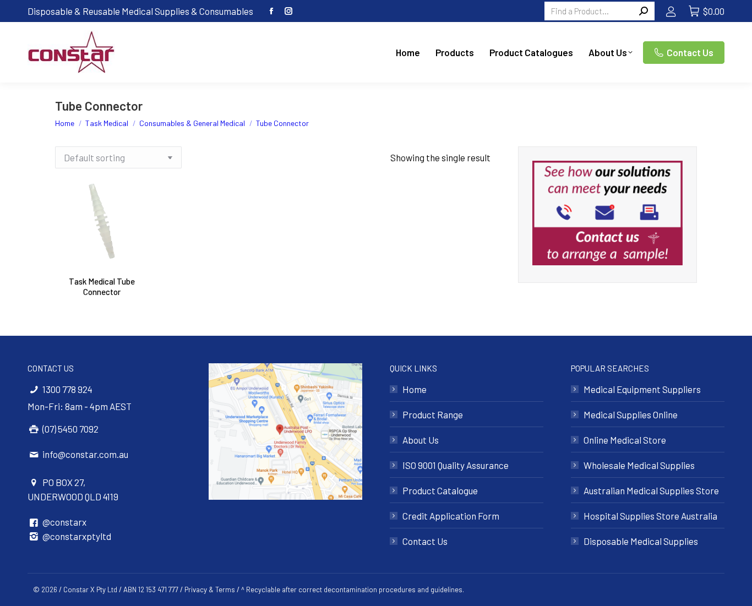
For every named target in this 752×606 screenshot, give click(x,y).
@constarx (64, 521)
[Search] (643, 11)
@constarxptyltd (76, 536)
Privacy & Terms (209, 589)
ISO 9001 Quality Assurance (455, 465)
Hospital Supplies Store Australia (650, 515)
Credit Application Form (450, 515)
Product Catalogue (440, 490)
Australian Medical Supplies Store (651, 490)
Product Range (432, 414)
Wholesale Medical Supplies (639, 465)
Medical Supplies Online (631, 414)
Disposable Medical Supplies (641, 541)
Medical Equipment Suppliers (642, 389)
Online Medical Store (625, 439)
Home (414, 389)
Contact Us (425, 541)
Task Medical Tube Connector (102, 286)
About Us (420, 439)
